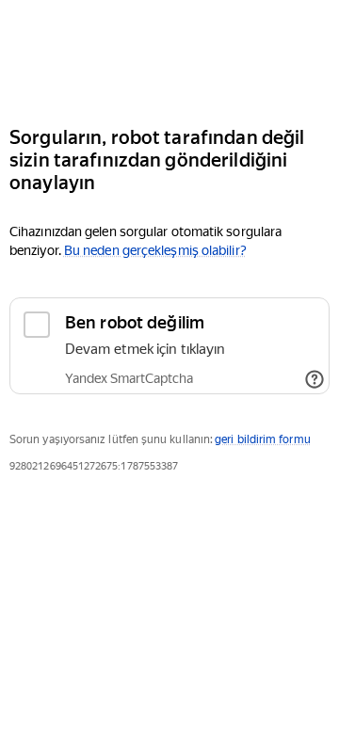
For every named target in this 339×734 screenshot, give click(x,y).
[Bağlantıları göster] (314, 379)
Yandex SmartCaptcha (129, 378)
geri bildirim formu (262, 439)
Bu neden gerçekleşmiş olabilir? (155, 250)
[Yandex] (169, 55)
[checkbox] (169, 345)
